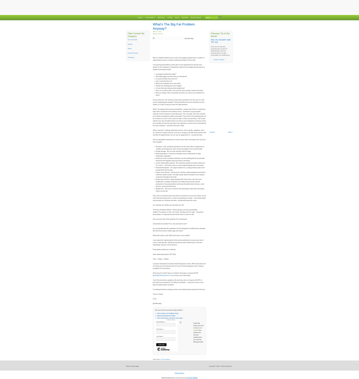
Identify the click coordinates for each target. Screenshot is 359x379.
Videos (130, 48)
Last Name (160, 336)
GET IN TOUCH (196, 17)
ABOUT (140, 17)
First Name (160, 329)
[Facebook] (219, 3)
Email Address (161, 322)
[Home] (211, 3)
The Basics (131, 57)
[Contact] (215, 3)
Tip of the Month (132, 39)
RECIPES (185, 17)
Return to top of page (132, 366)
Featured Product (133, 53)
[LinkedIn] (222, 3)
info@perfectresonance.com (163, 275)
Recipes (130, 44)
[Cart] (231, 3)
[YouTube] (226, 3)
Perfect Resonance (179, 6)
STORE (169, 17)
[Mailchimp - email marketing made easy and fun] (163, 351)
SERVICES (161, 17)
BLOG (177, 17)
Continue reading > (219, 59)
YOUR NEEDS (150, 17)
